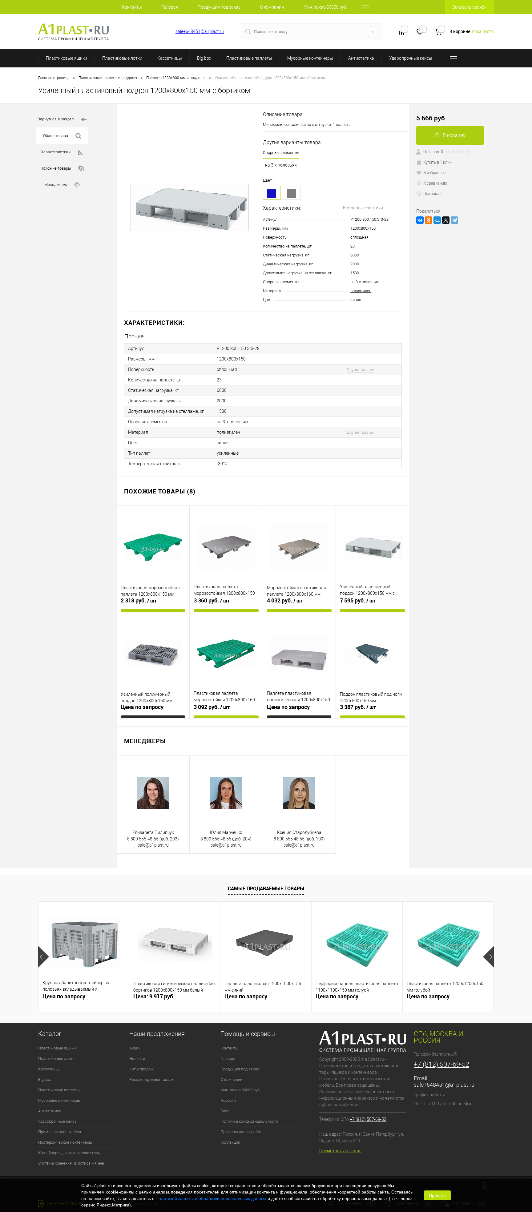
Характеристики (56, 152)
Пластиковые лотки (122, 58)
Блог (224, 1111)
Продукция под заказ (219, 7)
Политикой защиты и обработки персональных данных (210, 1198)
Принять (437, 1195)
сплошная (359, 237)
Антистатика (361, 58)
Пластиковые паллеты (249, 58)
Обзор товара (55, 135)
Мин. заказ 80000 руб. (326, 7)
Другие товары (360, 369)
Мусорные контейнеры (310, 58)
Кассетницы (169, 58)
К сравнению (435, 183)
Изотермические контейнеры (65, 1142)
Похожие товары (55, 168)
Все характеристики (363, 207)
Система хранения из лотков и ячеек (71, 1163)
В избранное (434, 172)
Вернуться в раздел (56, 119)
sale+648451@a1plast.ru (199, 31)
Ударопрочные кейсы (410, 58)
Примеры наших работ (241, 1131)
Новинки (137, 1058)
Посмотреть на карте (340, 1150)
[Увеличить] (190, 208)
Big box (204, 58)
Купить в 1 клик (437, 162)
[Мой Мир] (437, 220)
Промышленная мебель (60, 1131)
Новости (228, 1100)
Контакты (132, 7)
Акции (134, 1048)
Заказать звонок (469, 7)
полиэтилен (360, 290)
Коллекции (230, 1142)
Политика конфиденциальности (249, 1121)
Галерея (170, 7)
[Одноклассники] (428, 220)
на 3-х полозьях (281, 165)
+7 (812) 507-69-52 (146, 31)
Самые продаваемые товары (266, 888)
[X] (445, 220)
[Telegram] (454, 220)
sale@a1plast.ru (153, 845)
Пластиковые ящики (66, 58)
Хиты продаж (141, 1069)
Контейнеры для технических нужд (69, 1152)
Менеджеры (55, 184)
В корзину (454, 135)
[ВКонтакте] (420, 220)
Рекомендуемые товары (152, 1079)
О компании (272, 7)
